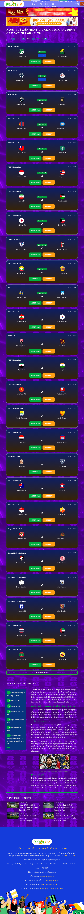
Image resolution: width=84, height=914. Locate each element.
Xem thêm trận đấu (42, 672)
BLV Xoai (50, 888)
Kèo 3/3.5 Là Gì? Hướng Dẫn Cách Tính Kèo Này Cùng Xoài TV (29, 807)
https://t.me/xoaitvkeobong (49, 884)
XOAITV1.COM (69, 856)
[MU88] (42, 12)
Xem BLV (49, 62)
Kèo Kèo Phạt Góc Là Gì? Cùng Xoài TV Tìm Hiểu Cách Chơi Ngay (29, 818)
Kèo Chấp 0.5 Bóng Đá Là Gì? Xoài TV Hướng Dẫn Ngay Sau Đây (65, 818)
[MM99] (42, 21)
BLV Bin (60, 888)
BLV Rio (43, 888)
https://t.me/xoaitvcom (47, 876)
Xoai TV (44, 909)
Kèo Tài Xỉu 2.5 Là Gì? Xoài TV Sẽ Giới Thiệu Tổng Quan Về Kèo (65, 807)
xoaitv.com (51, 909)
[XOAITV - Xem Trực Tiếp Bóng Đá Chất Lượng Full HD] (14, 4)
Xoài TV (34, 710)
